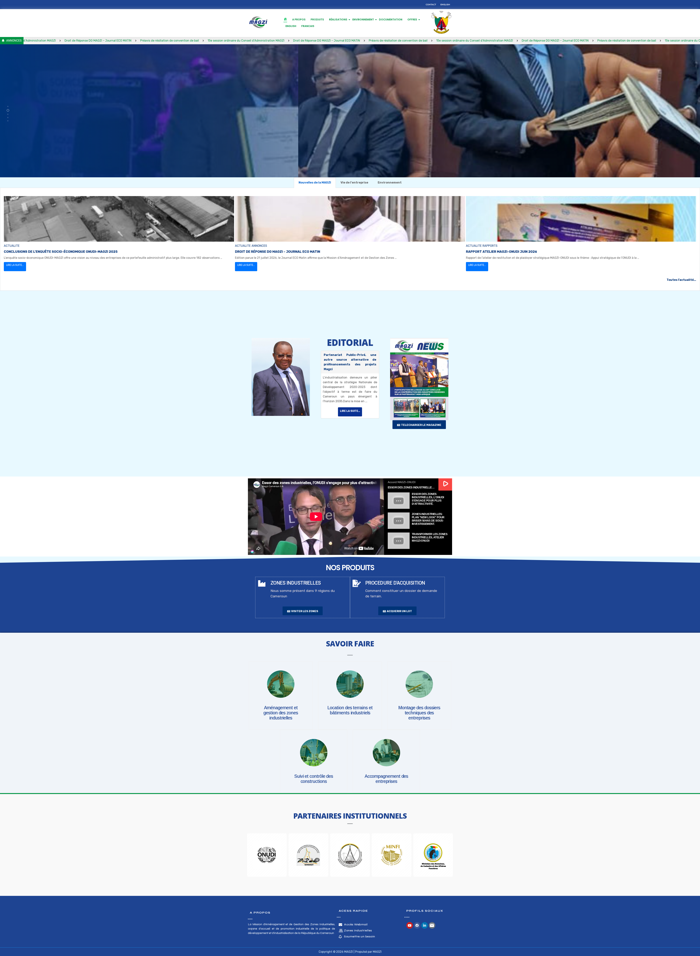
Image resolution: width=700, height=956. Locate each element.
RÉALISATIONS (338, 19)
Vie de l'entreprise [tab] (354, 182)
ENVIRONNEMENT (363, 19)
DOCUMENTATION (390, 19)
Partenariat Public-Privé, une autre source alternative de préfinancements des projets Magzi (350, 362)
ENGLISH (290, 26)
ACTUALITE (12, 245)
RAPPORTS (490, 245)
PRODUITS (317, 19)
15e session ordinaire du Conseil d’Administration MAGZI (112, 40)
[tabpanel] (350, 239)
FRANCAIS (307, 26)
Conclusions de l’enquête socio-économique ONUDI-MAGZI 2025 (61, 252)
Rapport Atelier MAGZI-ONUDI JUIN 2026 (501, 252)
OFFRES (412, 19)
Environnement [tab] (390, 182)
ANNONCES (259, 245)
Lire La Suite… (15, 265)
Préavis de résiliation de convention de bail (36, 40)
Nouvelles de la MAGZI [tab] (315, 182)
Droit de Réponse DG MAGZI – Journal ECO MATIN (193, 40)
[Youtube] (409, 925)
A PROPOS (299, 19)
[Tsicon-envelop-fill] (432, 925)
